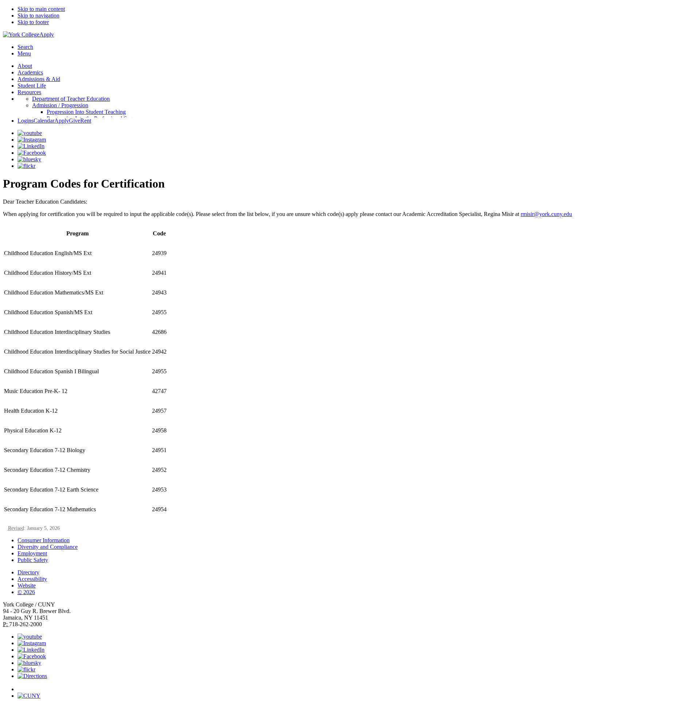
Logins (26, 121)
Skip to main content (41, 9)
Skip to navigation (38, 15)
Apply (46, 34)
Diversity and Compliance (48, 547)
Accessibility (32, 579)
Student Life (32, 85)
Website (27, 585)
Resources (29, 92)
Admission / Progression (60, 105)
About (25, 66)
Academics (30, 72)
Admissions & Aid (39, 79)
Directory (28, 572)
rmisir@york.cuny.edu (546, 214)
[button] (357, 686)
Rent (85, 121)
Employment (32, 553)
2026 (26, 592)
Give (74, 121)
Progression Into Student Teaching (86, 112)
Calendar (44, 121)
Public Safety (33, 560)
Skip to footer (33, 22)
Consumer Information (44, 540)
